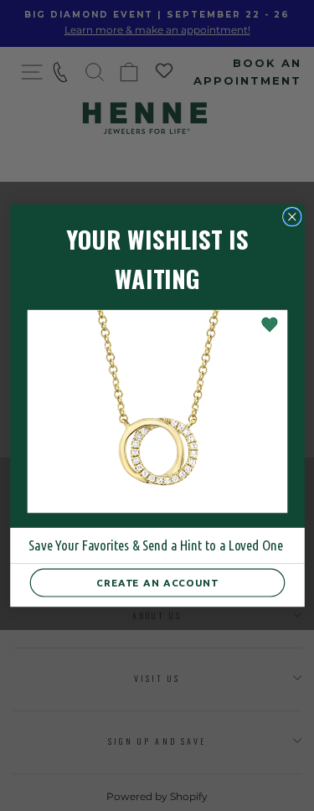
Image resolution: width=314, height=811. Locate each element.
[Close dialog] (292, 216)
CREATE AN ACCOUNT (157, 582)
